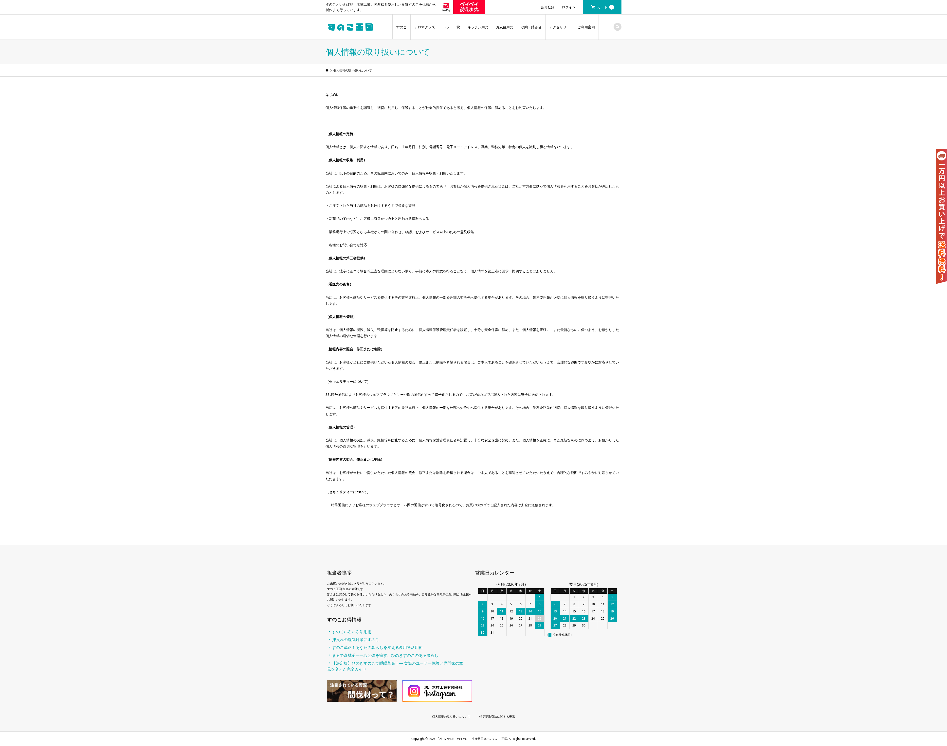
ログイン (569, 7)
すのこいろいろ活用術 (351, 631)
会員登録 (547, 7)
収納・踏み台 (531, 27)
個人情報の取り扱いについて (451, 716)
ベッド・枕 (451, 27)
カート (605, 7)
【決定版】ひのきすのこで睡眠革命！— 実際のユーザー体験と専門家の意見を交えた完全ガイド (395, 666)
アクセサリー (559, 27)
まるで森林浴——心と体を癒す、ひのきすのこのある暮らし (385, 655)
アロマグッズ (424, 27)
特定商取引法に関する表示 (497, 716)
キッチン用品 (478, 27)
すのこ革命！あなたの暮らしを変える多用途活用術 (377, 647)
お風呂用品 (504, 27)
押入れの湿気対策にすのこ (355, 639)
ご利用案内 (586, 27)
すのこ (401, 27)
